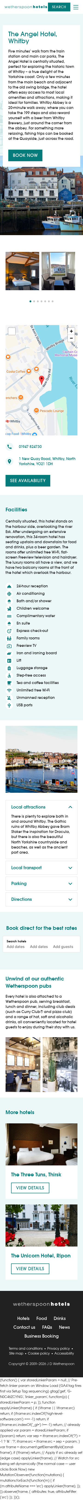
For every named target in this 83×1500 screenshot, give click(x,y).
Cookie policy (39, 1353)
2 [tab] (34, 301)
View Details (30, 1188)
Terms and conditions (26, 1348)
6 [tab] (49, 301)
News (64, 1327)
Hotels (23, 1318)
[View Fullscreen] (11, 331)
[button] (41, 380)
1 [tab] (30, 301)
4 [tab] (41, 301)
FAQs (47, 1327)
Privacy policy (58, 1348)
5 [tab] (45, 301)
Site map (16, 1353)
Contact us (24, 1327)
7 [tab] (52, 301)
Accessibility (64, 1353)
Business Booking (41, 1336)
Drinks (60, 1318)
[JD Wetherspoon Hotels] (26, 7)
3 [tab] (38, 301)
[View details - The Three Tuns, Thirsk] (41, 1144)
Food (41, 1318)
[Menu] (75, 7)
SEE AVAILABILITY (28, 480)
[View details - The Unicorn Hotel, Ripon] (41, 1225)
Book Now (25, 155)
